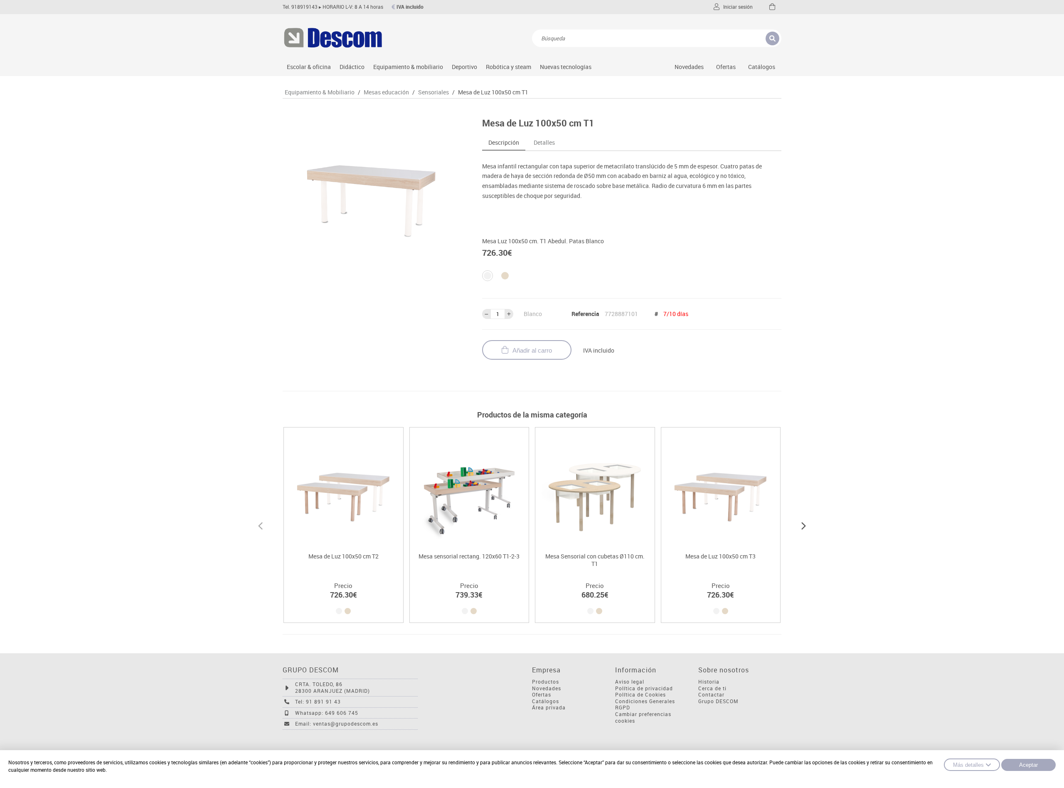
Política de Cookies (640, 695)
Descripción (503, 142)
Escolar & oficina (309, 67)
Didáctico (352, 67)
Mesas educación (386, 92)
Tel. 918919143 (300, 7)
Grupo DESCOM (718, 701)
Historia (708, 682)
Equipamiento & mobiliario (408, 67)
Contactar (711, 695)
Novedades (689, 67)
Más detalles (968, 765)
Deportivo (464, 67)
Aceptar (1028, 765)
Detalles (544, 142)
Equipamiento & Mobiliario (320, 92)
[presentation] (260, 525)
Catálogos (761, 67)
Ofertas (541, 695)
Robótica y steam (508, 67)
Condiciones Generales (645, 701)
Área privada (549, 707)
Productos (545, 682)
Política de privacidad (644, 688)
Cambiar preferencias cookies (643, 717)
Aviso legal (629, 682)
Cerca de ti (712, 688)
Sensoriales (433, 92)
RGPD (622, 707)
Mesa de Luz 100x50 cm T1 (493, 92)
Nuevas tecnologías (565, 67)
